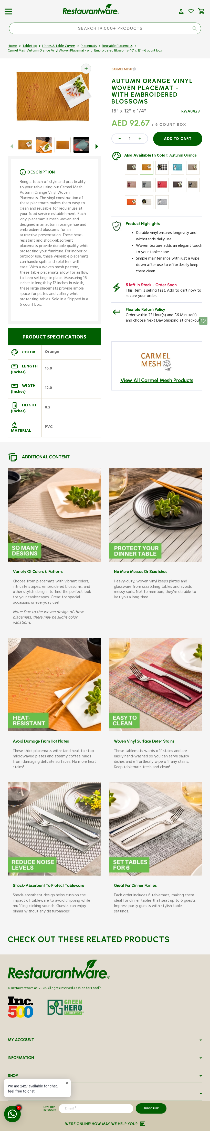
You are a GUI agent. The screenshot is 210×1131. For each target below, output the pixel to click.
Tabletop (30, 46)
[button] (8, 9)
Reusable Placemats (117, 46)
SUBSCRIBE (151, 1108)
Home (12, 46)
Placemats (89, 46)
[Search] (194, 28)
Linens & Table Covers (58, 46)
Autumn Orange (183, 156)
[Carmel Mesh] (126, 73)
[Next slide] (97, 146)
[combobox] (105, 28)
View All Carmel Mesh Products (156, 380)
